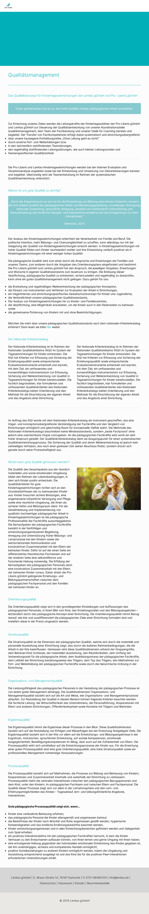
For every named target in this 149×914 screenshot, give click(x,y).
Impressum (65, 883)
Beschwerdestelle (98, 883)
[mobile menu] (142, 6)
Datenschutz (48, 883)
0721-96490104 (96, 877)
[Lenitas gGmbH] (8, 6)
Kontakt (80, 883)
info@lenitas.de (119, 877)
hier (49, 327)
